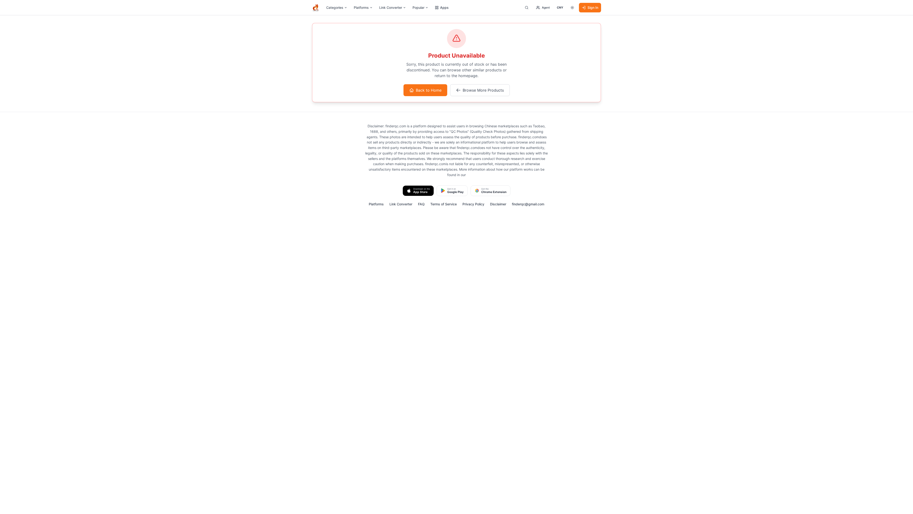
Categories (334, 7)
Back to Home (429, 90)
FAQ (421, 204)
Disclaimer (498, 204)
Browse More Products (483, 90)
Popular (418, 7)
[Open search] (526, 7)
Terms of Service (443, 204)
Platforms (361, 7)
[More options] (572, 7)
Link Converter (390, 7)
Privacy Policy (473, 204)
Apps (444, 7)
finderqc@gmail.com (528, 204)
